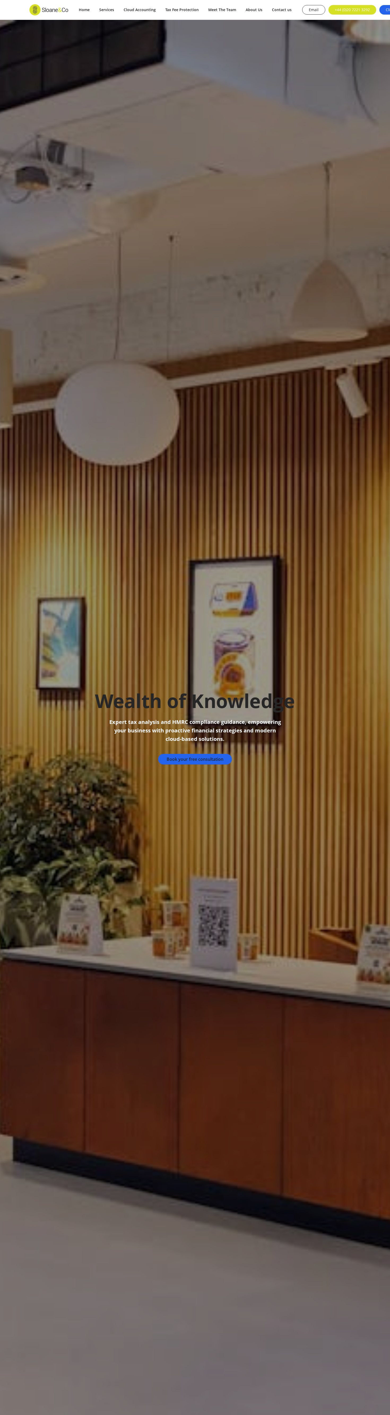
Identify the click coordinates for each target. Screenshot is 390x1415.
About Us (254, 9)
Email (314, 9)
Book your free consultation (195, 759)
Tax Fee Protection (182, 9)
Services (106, 9)
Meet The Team (222, 9)
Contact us (282, 9)
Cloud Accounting (140, 9)
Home (84, 9)
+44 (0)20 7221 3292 (352, 9)
